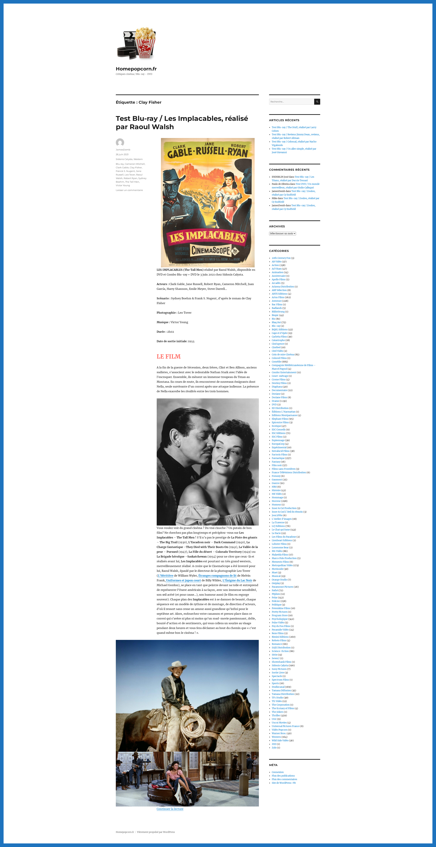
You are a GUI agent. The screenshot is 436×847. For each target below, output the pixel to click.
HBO (274, 486)
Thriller (276, 715)
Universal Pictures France (286, 726)
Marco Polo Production (284, 558)
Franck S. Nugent (125, 171)
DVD (274, 404)
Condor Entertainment (284, 372)
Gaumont (277, 479)
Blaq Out (276, 322)
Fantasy (276, 461)
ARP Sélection (279, 290)
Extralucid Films (281, 451)
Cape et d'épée (279, 333)
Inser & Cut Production (284, 508)
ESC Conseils (279, 429)
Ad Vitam (277, 268)
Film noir (277, 465)
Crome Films (279, 379)
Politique (276, 604)
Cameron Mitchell (135, 164)
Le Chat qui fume (281, 529)
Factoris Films (279, 454)
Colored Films (279, 358)
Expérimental (279, 447)
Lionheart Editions (282, 540)
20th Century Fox (281, 258)
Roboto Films (279, 640)
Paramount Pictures (282, 586)
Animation (277, 272)
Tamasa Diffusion (281, 690)
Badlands (277, 308)
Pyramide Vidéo (280, 629)
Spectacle (277, 676)
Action (275, 265)
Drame (275, 401)
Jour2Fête (277, 515)
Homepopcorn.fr (136, 69)
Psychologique (280, 619)
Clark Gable (122, 167)
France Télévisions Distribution (289, 472)
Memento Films (280, 561)
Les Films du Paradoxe (284, 536)
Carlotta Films (279, 336)
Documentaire (279, 390)
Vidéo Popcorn (280, 729)
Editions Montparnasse (284, 415)
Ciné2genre (278, 343)
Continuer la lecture (170, 809)
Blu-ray (120, 164)
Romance (277, 644)
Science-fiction (280, 651)
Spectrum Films (280, 679)
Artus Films (278, 297)
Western (138, 159)
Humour (276, 504)
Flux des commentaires (284, 779)
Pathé (275, 590)
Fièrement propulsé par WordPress (156, 832)
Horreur (276, 501)
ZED (274, 744)
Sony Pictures (279, 669)
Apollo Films (278, 279)
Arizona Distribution (283, 286)
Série (274, 654)
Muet (274, 572)
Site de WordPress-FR (284, 782)
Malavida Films (280, 554)
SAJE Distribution (281, 647)
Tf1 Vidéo (277, 701)
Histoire (276, 490)
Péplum (276, 594)
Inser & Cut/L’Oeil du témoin (287, 511)
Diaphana (277, 386)
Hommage (277, 497)
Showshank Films (281, 661)
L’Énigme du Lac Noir (237, 580)
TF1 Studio (277, 697)
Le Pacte (276, 533)
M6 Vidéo (277, 551)
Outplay (276, 583)
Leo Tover (130, 174)
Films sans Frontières (283, 468)
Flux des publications (283, 775)
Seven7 (276, 658)
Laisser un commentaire (129, 190)
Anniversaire (279, 276)
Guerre (275, 483)
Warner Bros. (279, 733)
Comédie (276, 361)
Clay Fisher (136, 167)
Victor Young (123, 185)
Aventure (277, 301)
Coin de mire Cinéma (283, 354)
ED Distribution (280, 408)
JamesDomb (123, 149)
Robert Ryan (130, 178)
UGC (274, 719)
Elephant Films (280, 418)
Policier (276, 601)
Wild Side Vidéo (280, 740)
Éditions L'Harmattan (283, 411)
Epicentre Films (280, 422)
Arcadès (276, 283)
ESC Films (277, 436)
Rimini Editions (280, 636)
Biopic (275, 315)
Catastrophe (278, 340)
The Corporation (281, 704)
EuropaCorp (278, 443)
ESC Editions (278, 433)
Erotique (276, 426)
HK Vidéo (277, 494)
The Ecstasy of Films (283, 708)
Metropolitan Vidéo (282, 565)
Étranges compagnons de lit (217, 575)
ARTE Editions (279, 293)
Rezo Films (278, 633)
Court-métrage (280, 376)
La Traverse (278, 522)
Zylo (274, 747)
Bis (273, 318)
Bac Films (277, 304)
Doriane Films (279, 397)
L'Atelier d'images (282, 519)
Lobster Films (279, 544)
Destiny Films (279, 383)
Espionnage (278, 440)
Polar (274, 597)
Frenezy (276, 476)
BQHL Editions (280, 329)
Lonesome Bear (280, 547)
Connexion (278, 772)
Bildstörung (278, 311)
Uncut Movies (279, 722)
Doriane (276, 393)
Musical (276, 576)
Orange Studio (279, 579)
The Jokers (278, 712)
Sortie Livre (278, 672)
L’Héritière (165, 575)
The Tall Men (132, 181)
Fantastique (278, 458)
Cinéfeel (276, 347)
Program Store (280, 615)
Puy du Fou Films (281, 626)
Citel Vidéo (277, 351)
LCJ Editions (278, 526)
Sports (275, 683)
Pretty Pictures (280, 611)
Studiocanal (278, 686)
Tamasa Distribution (283, 694)
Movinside (277, 569)
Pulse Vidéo (278, 622)
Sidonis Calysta (124, 159)
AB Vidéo (277, 261)
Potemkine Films (281, 608)
